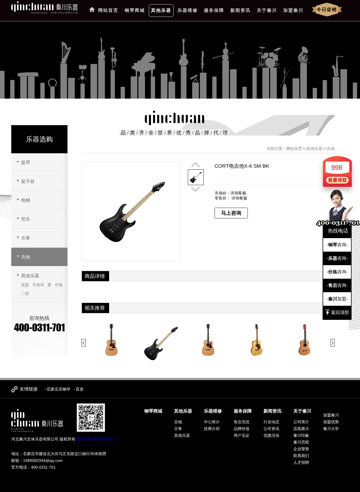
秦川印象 (301, 435)
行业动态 (271, 422)
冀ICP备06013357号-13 (97, 439)
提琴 (25, 162)
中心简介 (212, 422)
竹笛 (59, 285)
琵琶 (25, 285)
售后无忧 (241, 422)
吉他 (25, 256)
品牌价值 (241, 428)
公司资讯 (271, 428)
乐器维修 (187, 10)
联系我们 (301, 455)
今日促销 (327, 9)
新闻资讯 (240, 10)
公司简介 (301, 422)
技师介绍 (212, 428)
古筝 (25, 238)
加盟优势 (331, 422)
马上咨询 (231, 213)
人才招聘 (301, 462)
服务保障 (214, 10)
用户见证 (241, 435)
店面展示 (301, 428)
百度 (80, 389)
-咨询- (337, 244)
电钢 (25, 200)
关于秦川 (267, 10)
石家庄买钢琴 (58, 389)
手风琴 (38, 285)
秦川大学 (331, 428)
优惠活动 (271, 435)
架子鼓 (28, 181)
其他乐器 (161, 10)
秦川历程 (301, 442)
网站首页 (108, 10)
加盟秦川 (293, 10)
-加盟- (337, 298)
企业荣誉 (301, 449)
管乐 (25, 219)
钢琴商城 (135, 10)
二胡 (25, 293)
